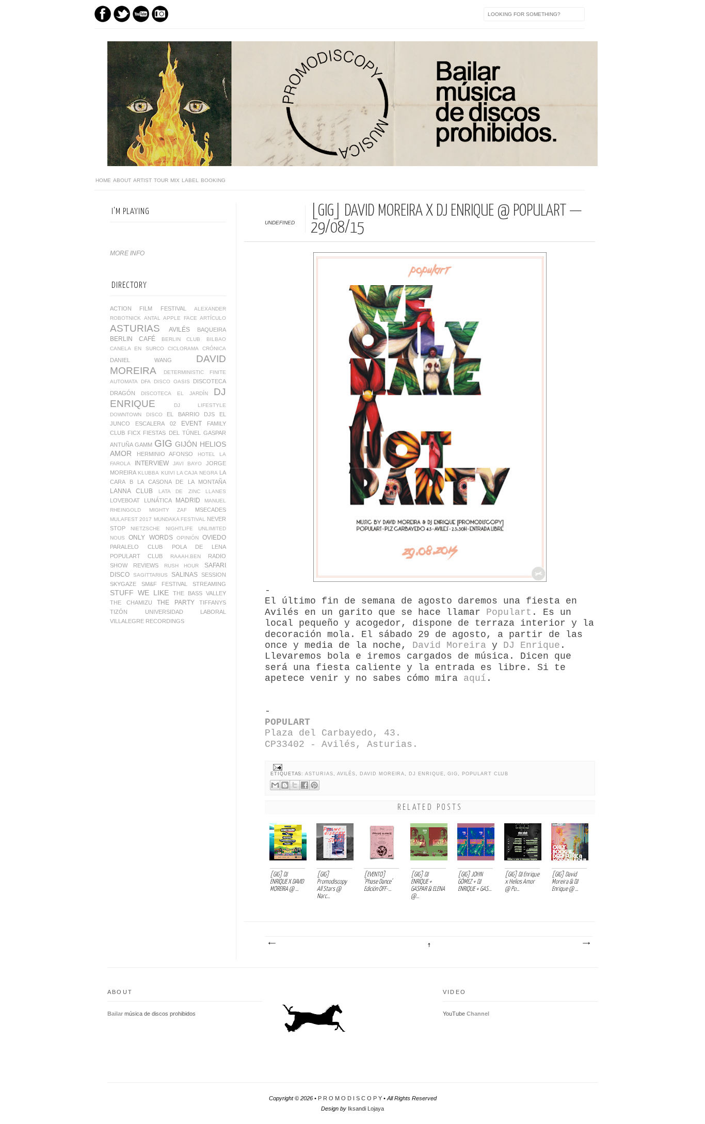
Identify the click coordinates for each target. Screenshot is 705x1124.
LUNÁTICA (158, 500)
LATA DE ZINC (179, 491)
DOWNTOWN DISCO (136, 414)
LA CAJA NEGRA (197, 473)
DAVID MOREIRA (382, 773)
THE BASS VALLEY (199, 593)
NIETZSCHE (145, 528)
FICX (133, 433)
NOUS (117, 538)
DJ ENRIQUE (426, 773)
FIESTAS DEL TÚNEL (171, 433)
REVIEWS (145, 565)
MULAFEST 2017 (131, 519)
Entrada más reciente (271, 943)
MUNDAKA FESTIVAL (179, 519)
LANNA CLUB (131, 491)
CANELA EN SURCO (137, 348)
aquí (474, 678)
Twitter (122, 14)
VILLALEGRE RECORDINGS (147, 621)
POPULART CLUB (485, 773)
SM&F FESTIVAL (164, 584)
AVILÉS (346, 773)
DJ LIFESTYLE (200, 405)
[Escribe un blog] (285, 785)
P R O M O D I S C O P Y (350, 1098)
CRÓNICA (214, 348)
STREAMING (209, 584)
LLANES (215, 491)
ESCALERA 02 (155, 423)
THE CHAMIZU (131, 602)
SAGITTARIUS (150, 575)
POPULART (287, 722)
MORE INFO (127, 253)
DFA (146, 381)
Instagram (160, 14)
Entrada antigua (585, 943)
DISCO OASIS (172, 381)
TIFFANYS (212, 602)
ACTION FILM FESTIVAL (148, 308)
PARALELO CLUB (136, 547)
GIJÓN (186, 444)
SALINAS (184, 574)
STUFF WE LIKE (139, 593)
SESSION (213, 575)
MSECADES (210, 510)
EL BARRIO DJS (191, 414)
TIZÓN (118, 612)
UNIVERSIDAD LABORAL (186, 612)
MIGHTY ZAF (168, 510)
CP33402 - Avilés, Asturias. (341, 744)
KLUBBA (148, 473)
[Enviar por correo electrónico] (275, 785)
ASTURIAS (319, 773)
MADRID (187, 500)
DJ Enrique (531, 645)
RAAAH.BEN (185, 556)
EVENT (191, 423)
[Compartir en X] (295, 785)
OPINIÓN (188, 538)
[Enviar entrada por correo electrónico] (276, 767)
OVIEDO (214, 537)
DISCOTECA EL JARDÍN (174, 393)
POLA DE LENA (199, 547)
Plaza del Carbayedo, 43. (336, 733)
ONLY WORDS (150, 537)
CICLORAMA (183, 348)
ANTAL (152, 318)
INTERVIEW (152, 463)
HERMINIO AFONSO (165, 454)
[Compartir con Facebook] (304, 785)
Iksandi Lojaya (366, 1108)
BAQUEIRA (211, 330)
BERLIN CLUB (181, 339)
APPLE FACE (180, 318)
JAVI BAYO (187, 463)
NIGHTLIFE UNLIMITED (196, 528)
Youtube (141, 14)
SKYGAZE (123, 584)
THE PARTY (176, 602)
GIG (452, 773)
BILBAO (216, 339)
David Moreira (449, 645)
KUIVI (168, 473)
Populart (509, 612)
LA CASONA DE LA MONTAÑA (181, 482)
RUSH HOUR (181, 565)
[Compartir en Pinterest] (314, 785)
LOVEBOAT (125, 500)
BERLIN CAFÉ (132, 339)
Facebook (102, 14)
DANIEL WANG (141, 360)
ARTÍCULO (213, 318)
